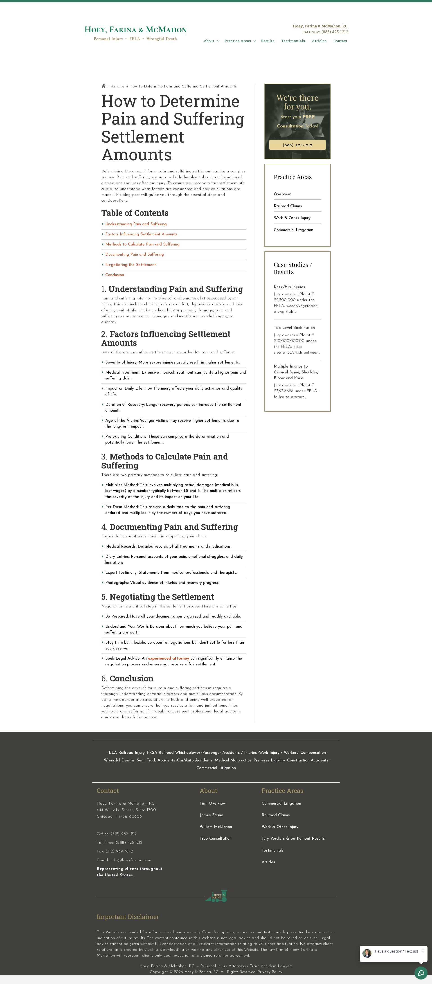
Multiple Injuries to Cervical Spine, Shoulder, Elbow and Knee (296, 372)
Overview (282, 194)
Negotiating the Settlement (130, 265)
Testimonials (293, 40)
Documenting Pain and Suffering (134, 255)
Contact (340, 40)
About (209, 40)
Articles (319, 40)
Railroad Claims (288, 206)
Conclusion (114, 275)
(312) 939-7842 (119, 852)
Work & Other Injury (292, 218)
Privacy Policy (270, 972)
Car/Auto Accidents (195, 761)
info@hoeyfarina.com (130, 860)
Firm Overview (213, 804)
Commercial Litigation (293, 230)
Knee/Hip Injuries (289, 287)
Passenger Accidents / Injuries (229, 753)
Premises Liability (269, 761)
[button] (217, 41)
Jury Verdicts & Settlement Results (293, 839)
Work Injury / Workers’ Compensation (292, 753)
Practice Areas (238, 40)
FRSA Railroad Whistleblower (173, 753)
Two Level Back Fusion (294, 328)
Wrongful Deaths (119, 761)
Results (267, 40)
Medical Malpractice (233, 761)
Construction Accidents (307, 761)
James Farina (211, 815)
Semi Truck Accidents (156, 761)
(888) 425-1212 (335, 31)
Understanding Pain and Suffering (136, 224)
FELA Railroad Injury (125, 753)
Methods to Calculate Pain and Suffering (142, 245)
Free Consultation (216, 839)
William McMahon (216, 827)
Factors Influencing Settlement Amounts (141, 234)
